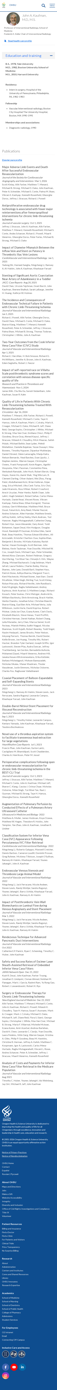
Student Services (10, 1320)
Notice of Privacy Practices (14, 1152)
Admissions (7, 1316)
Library (5, 1278)
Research (7, 1258)
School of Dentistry (11, 1305)
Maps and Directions (11, 1186)
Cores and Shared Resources (15, 1274)
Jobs (4, 1190)
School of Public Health (12, 1309)
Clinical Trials (8, 1243)
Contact (6, 1167)
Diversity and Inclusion (12, 1205)
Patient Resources (12, 1224)
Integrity (6, 1201)
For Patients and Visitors (13, 1239)
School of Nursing (10, 1301)
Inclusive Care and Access (16, 1347)
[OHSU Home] (4, 5)
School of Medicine (10, 1298)
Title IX (5, 1212)
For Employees (10, 1327)
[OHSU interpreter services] (22, 1357)
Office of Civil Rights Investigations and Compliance (26, 1209)
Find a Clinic (7, 1236)
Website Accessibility (12, 1197)
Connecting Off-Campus (13, 1340)
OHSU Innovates (10, 1281)
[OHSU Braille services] (6, 1357)
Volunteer (6, 1216)
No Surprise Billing (10, 1250)
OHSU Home (8, 1163)
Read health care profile (20, 40)
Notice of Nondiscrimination (14, 1156)
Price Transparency (11, 1247)
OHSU (12, 5)
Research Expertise (11, 1285)
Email (4, 1336)
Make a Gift (7, 1194)
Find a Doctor (8, 1232)
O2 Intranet (7, 1332)
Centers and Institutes (12, 1270)
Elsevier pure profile (12, 160)
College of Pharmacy (11, 1312)
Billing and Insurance (11, 1228)
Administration (9, 1267)
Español (5, 1170)
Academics (8, 1293)
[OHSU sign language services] (14, 1357)
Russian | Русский (10, 1174)
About (5, 1263)
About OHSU (9, 1182)
